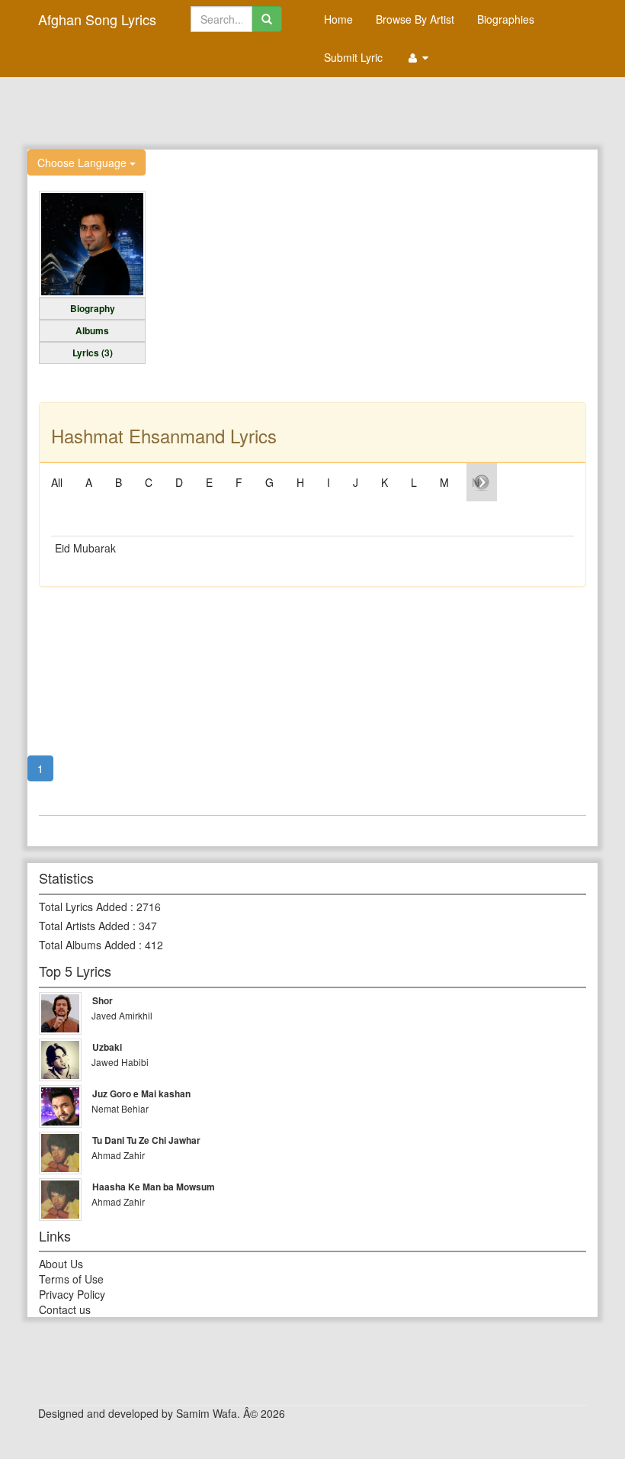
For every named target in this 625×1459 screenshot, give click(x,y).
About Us (61, 1263)
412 (154, 944)
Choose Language (83, 162)
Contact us (65, 1309)
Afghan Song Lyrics (97, 19)
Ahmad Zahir (118, 1154)
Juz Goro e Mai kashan (141, 1093)
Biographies (505, 19)
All (56, 482)
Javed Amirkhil (121, 1015)
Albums (92, 330)
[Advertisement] (312, 111)
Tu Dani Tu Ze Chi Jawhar (146, 1140)
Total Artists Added (84, 925)
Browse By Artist (415, 19)
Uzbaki (107, 1047)
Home (338, 19)
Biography (92, 308)
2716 (148, 906)
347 (148, 925)
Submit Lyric (353, 57)
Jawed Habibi (120, 1061)
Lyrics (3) (92, 352)
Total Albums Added (87, 944)
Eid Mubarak (85, 548)
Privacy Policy (72, 1294)
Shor (102, 1000)
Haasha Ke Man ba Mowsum (153, 1186)
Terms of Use (71, 1279)
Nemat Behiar (120, 1108)
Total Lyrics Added (83, 906)
